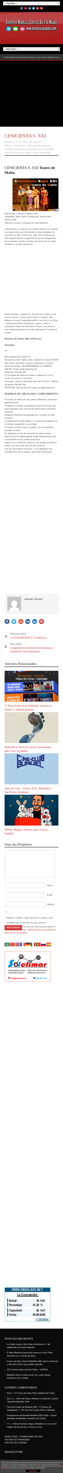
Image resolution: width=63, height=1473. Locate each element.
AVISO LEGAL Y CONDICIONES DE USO (24, 1436)
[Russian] (43, 944)
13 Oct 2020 (21, 142)
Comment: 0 (20, 145)
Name (49, 885)
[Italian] (33, 944)
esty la (10, 1398)
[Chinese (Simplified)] (12, 944)
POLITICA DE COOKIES (16, 1442)
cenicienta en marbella (25, 149)
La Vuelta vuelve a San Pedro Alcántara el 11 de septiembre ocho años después (28, 1346)
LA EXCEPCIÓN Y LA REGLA (28, 637)
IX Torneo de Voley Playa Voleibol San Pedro (35, 1392)
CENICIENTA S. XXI (25, 135)
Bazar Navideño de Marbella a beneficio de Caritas (32, 1417)
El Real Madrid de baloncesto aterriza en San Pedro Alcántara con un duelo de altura (30, 1354)
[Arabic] (7, 944)
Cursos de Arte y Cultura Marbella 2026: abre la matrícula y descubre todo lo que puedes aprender (32, 1363)
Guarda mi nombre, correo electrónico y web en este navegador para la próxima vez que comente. (29, 920)
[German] (28, 944)
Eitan (9, 1392)
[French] (22, 944)
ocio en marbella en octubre (18, 152)
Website (50, 904)
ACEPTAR (33, 1471)
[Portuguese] (38, 944)
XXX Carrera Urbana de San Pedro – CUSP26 (27, 1369)
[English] (17, 944)
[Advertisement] (31, 93)
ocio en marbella (45, 149)
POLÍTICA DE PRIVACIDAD (17, 1439)
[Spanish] (48, 944)
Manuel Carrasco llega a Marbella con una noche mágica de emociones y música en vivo (32, 1425)
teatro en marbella (41, 152)
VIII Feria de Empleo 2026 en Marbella (38, 1409)
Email (49, 894)
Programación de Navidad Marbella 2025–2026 (27, 1415)
